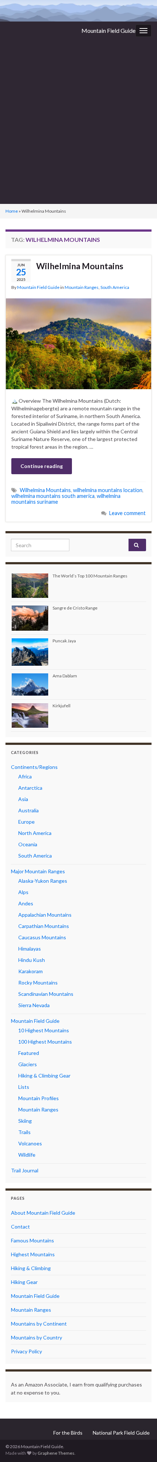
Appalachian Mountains (45, 915)
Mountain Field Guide (108, 30)
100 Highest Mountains (45, 1042)
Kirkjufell (61, 705)
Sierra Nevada (34, 1005)
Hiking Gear (24, 1282)
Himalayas (29, 948)
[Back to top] (140, 1445)
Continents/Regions (34, 767)
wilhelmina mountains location (107, 490)
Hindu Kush (31, 960)
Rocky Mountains (38, 982)
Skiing (25, 1121)
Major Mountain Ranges (38, 871)
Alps (23, 892)
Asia (23, 799)
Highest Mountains (33, 1254)
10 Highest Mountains (43, 1030)
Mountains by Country (36, 1337)
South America (114, 287)
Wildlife (26, 1155)
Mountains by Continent (39, 1323)
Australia (28, 810)
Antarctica (30, 788)
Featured (28, 1053)
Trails (24, 1132)
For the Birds (68, 1433)
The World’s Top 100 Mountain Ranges (90, 576)
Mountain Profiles (38, 1098)
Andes (25, 903)
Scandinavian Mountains (45, 994)
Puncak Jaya (64, 640)
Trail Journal (24, 1170)
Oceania (27, 844)
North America (34, 833)
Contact (20, 1226)
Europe (26, 822)
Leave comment (127, 513)
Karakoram (30, 971)
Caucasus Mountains (42, 937)
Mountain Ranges (82, 287)
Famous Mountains (32, 1240)
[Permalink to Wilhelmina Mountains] (78, 343)
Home (11, 211)
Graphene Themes (56, 1453)
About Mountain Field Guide (43, 1213)
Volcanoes (30, 1143)
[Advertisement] (78, 121)
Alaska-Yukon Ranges (42, 881)
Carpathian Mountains (43, 926)
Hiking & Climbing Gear (44, 1075)
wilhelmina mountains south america (53, 496)
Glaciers (27, 1064)
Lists (23, 1087)
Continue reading (41, 466)
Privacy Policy (26, 1351)
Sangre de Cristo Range (75, 608)
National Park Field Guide (121, 1433)
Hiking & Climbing (31, 1268)
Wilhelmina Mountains (79, 266)
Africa (25, 776)
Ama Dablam (65, 675)
